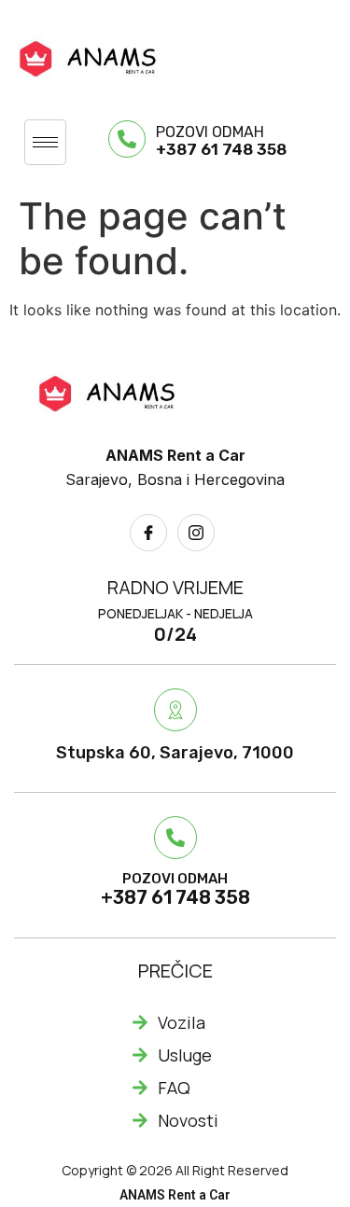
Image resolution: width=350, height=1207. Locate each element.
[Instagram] (196, 532)
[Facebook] (148, 532)
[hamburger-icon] (45, 142)
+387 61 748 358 (221, 149)
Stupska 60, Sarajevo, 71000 (175, 752)
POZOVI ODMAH (210, 132)
